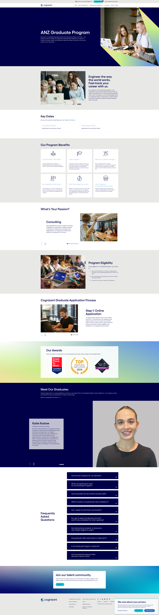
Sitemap (106, 601)
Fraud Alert (71, 606)
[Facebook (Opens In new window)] (97, 599)
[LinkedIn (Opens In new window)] (102, 599)
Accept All (138, 610)
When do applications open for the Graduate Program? (82, 484)
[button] (45, 244)
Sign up (59, 584)
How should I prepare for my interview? (86, 476)
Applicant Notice (86, 604)
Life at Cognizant (82, 5)
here (59, 397)
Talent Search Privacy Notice (89, 599)
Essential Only (149, 610)
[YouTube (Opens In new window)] (104, 599)
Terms (84, 601)
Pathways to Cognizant (96, 5)
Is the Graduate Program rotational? (85, 546)
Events (112, 5)
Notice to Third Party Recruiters (87, 607)
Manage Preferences (123, 610)
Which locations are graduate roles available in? (90, 502)
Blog (116, 5)
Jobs (76, 5)
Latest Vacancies (73, 601)
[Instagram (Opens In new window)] (107, 599)
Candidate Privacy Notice (75, 599)
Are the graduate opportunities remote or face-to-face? (83, 555)
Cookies (99, 601)
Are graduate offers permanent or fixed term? (89, 538)
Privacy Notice (72, 604)
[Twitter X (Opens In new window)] (100, 599)
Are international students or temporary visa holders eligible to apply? (86, 529)
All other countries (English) (84, 1)
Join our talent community (111, 1)
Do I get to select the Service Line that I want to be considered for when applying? (87, 519)
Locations (107, 5)
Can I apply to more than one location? (86, 510)
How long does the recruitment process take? (88, 494)
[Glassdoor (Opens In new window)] (109, 599)
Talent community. (70, 120)
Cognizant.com (113, 601)
